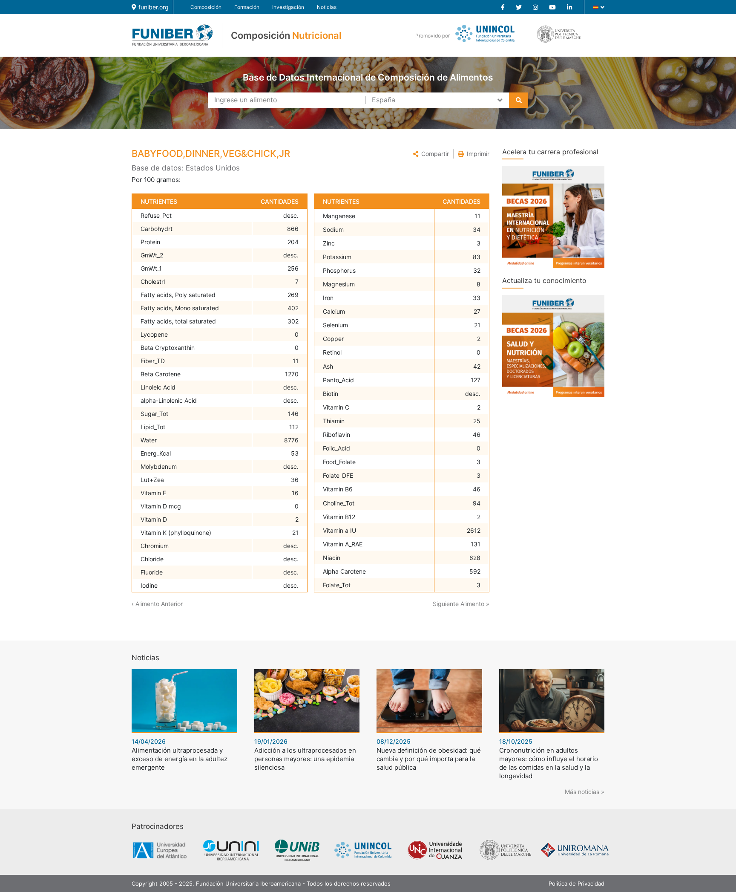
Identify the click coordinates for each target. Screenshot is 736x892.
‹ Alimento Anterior (157, 603)
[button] (431, 154)
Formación (246, 7)
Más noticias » (584, 791)
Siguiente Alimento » (461, 603)
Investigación (288, 7)
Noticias (326, 7)
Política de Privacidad (576, 883)
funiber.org (153, 7)
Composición (205, 7)
